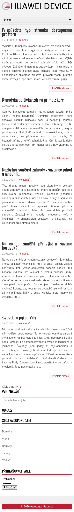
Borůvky (7, 446)
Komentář (23, 40)
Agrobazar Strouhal (41, 506)
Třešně (6, 460)
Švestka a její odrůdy (19, 317)
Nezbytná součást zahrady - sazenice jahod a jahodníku (37, 172)
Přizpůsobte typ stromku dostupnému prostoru (37, 32)
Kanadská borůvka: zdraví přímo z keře (33, 100)
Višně (5, 438)
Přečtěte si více (60, 88)
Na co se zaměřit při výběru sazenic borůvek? (37, 246)
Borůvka (7, 431)
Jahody (6, 453)
